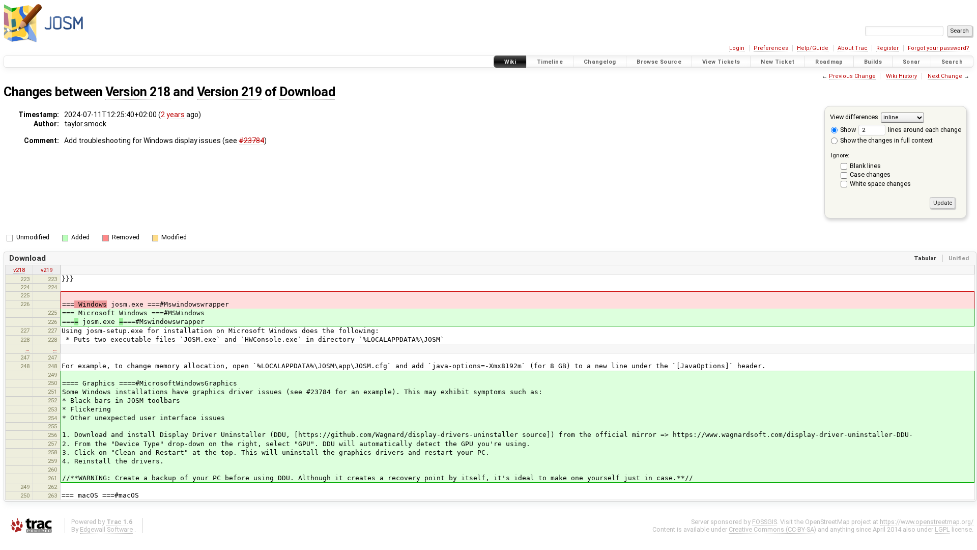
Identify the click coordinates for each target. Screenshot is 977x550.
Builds (873, 62)
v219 (46, 269)
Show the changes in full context (886, 140)
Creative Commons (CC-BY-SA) (772, 529)
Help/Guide (812, 48)
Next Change (945, 76)
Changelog (600, 62)
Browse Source (659, 62)
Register (887, 48)
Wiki (510, 62)
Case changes (870, 174)
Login (736, 48)
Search (952, 62)
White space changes (880, 183)
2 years (173, 115)
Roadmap (829, 62)
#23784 (251, 140)
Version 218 (137, 92)
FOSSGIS (764, 522)
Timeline (550, 62)
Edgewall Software (106, 529)
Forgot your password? (938, 48)
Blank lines (865, 166)
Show (847, 129)
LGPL (942, 529)
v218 (19, 269)
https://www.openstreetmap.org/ (926, 522)
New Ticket (777, 62)
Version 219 (229, 92)
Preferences (771, 48)
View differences (854, 117)
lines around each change (923, 129)
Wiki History (901, 76)
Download (307, 92)
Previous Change (852, 76)
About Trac (853, 48)
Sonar (912, 62)
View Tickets (721, 62)
